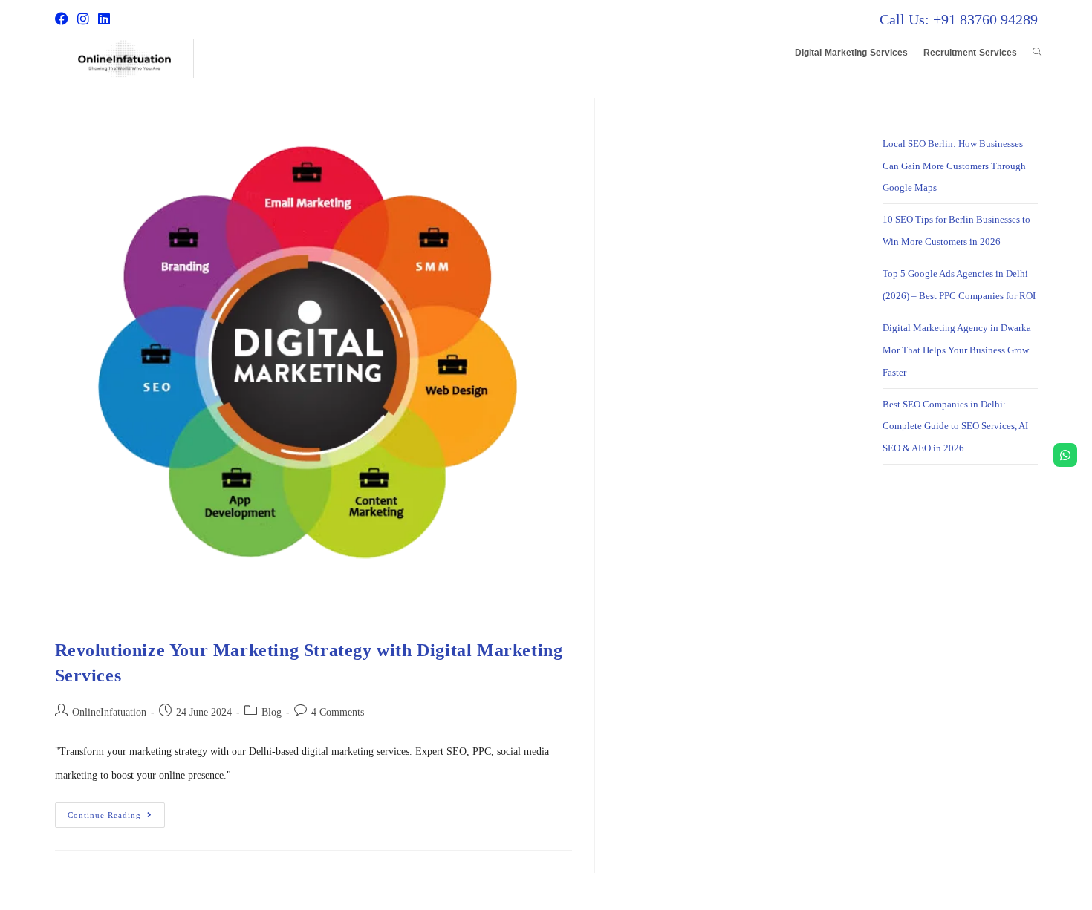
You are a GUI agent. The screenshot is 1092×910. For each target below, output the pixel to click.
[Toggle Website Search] (1037, 53)
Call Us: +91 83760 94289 (959, 19)
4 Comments (337, 712)
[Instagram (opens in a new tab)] (83, 19)
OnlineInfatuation (109, 712)
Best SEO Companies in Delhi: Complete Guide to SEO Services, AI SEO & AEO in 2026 (955, 426)
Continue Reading (116, 810)
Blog (271, 712)
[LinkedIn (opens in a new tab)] (104, 19)
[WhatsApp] (1065, 455)
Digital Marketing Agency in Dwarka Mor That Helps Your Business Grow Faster (957, 350)
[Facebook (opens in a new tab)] (64, 19)
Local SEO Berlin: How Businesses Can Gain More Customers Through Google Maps (954, 166)
